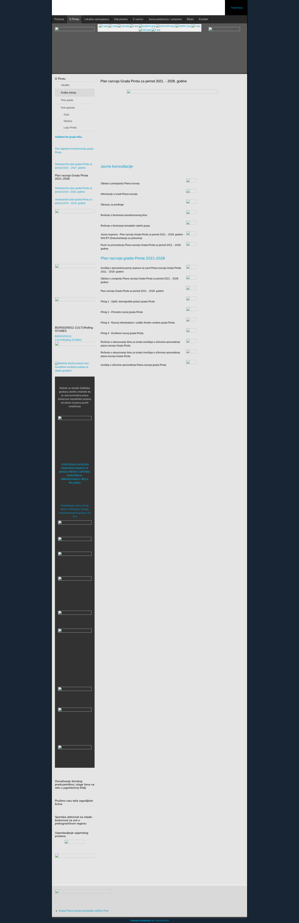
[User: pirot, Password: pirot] (75, 527)
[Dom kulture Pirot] (75, 562)
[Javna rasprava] (191, 236)
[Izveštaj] (191, 269)
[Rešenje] (191, 215)
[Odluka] (191, 183)
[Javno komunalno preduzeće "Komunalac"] (75, 645)
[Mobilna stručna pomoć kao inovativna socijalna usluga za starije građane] (75, 367)
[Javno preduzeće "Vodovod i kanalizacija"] (75, 618)
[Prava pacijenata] (75, 696)
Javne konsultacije (116, 166)
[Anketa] (75, 867)
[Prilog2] (191, 312)
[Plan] (191, 290)
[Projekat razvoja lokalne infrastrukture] (75, 234)
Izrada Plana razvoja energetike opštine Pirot (83, 910)
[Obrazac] (191, 204)
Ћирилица (237, 7)
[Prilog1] (191, 301)
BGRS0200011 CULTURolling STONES (68, 338)
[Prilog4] (191, 333)
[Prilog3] (191, 322)
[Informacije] (191, 193)
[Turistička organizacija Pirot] (75, 589)
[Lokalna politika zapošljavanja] (75, 275)
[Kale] (75, 724)
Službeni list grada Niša (68, 137)
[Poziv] (191, 246)
